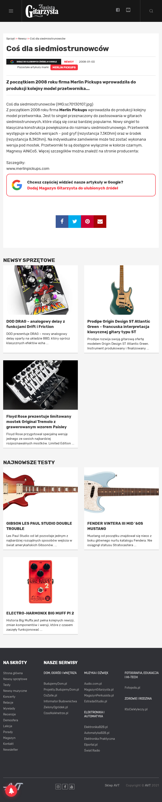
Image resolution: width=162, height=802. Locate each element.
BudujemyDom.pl (55, 684)
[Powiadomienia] (11, 791)
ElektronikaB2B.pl (96, 727)
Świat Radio (92, 750)
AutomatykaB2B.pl (96, 733)
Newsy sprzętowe (15, 679)
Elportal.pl (90, 745)
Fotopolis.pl (132, 688)
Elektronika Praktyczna (99, 739)
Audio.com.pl (93, 684)
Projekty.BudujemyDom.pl (61, 689)
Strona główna (13, 673)
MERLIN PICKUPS (64, 67)
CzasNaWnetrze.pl (56, 713)
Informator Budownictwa (60, 701)
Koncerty (9, 697)
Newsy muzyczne (15, 691)
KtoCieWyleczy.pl (136, 709)
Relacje (8, 702)
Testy (7, 685)
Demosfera (10, 720)
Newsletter (10, 750)
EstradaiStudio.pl (95, 701)
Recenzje (9, 714)
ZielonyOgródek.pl (56, 707)
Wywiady (9, 708)
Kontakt (8, 744)
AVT (148, 785)
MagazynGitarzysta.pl (98, 689)
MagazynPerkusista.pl (99, 695)
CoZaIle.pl (50, 695)
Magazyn (9, 738)
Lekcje (7, 726)
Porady (8, 732)
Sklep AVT (112, 785)
